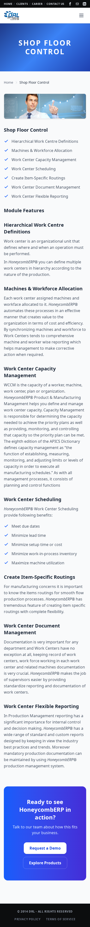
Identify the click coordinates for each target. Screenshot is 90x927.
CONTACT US (55, 4)
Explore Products (45, 863)
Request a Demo (45, 848)
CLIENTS (22, 4)
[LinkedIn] (84, 4)
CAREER (37, 4)
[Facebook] (70, 4)
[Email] (77, 4)
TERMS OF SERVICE (61, 919)
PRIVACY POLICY (27, 919)
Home (8, 82)
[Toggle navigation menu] (81, 15)
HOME (8, 4)
